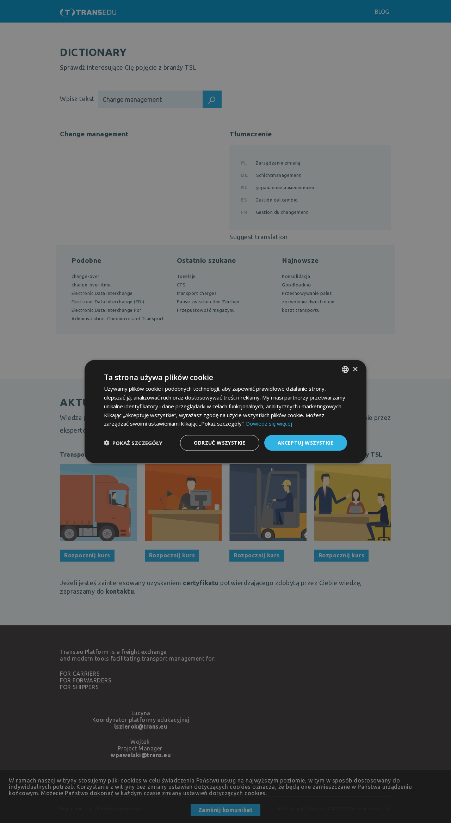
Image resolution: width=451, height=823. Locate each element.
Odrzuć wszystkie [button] (219, 442)
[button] (133, 443)
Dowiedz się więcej (269, 423)
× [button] (355, 369)
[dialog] (225, 411)
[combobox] (345, 369)
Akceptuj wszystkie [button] (306, 442)
